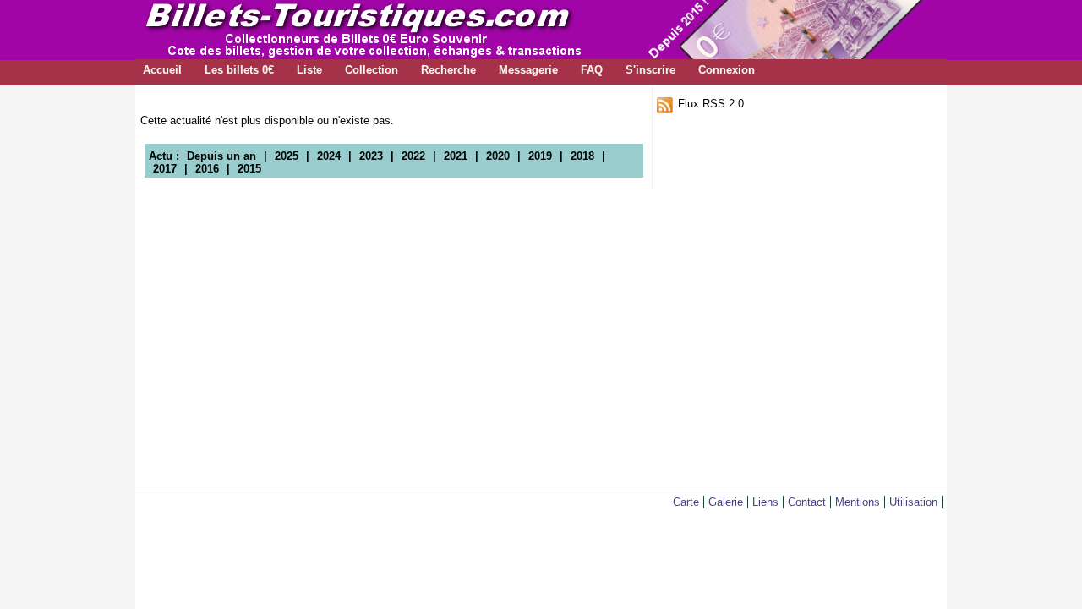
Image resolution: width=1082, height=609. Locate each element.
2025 (286, 156)
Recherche (448, 69)
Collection (371, 69)
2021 (455, 156)
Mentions (857, 502)
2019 (540, 156)
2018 (582, 156)
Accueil (162, 69)
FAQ (592, 69)
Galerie (725, 502)
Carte (686, 502)
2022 (413, 156)
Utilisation (913, 502)
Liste (309, 69)
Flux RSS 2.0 (711, 103)
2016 (207, 168)
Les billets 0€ (239, 69)
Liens (765, 502)
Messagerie (528, 69)
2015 (249, 168)
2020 (498, 156)
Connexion (726, 69)
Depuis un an (221, 156)
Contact (807, 502)
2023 (371, 156)
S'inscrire (650, 69)
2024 (329, 156)
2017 (165, 168)
